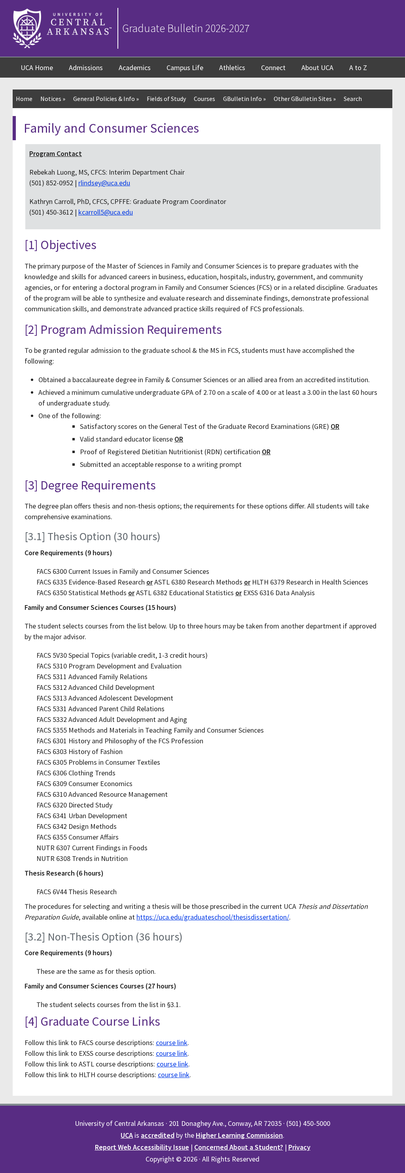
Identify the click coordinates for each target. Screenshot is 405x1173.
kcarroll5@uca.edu (105, 212)
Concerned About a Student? (238, 1147)
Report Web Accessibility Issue (142, 1147)
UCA (127, 1135)
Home (24, 99)
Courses (204, 99)
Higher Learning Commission (239, 1135)
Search (353, 99)
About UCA (317, 67)
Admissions (86, 67)
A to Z (358, 67)
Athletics (232, 67)
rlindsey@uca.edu (104, 182)
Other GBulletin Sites (305, 99)
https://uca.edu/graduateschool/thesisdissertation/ (212, 917)
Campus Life (185, 67)
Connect (273, 67)
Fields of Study (166, 99)
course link (171, 1042)
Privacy (299, 1147)
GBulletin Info (244, 99)
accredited (157, 1135)
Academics (135, 67)
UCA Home (37, 67)
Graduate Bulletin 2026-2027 (186, 28)
